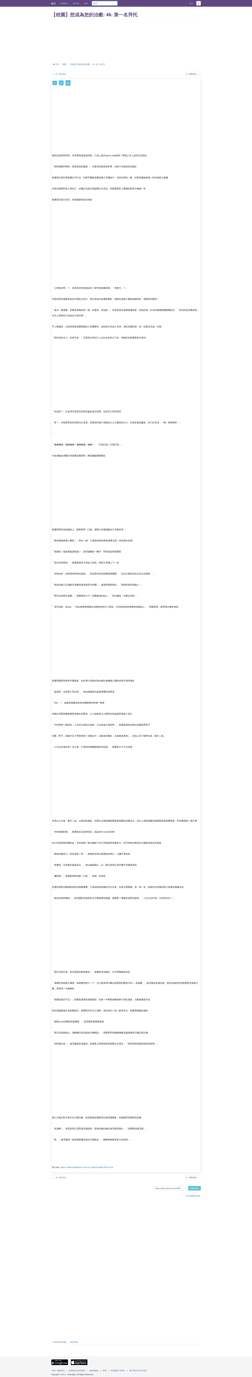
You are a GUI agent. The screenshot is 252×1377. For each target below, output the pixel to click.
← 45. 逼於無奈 (59, 74)
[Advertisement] (126, 40)
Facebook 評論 (59, 1342)
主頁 (57, 64)
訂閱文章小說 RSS (139, 1370)
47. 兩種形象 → (192, 74)
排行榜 (76, 3)
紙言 (53, 3)
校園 (64, 64)
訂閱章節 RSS (194, 1195)
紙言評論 (74, 1342)
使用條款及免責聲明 (77, 1370)
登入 (191, 3)
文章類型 (64, 3)
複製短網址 (194, 1188)
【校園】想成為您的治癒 (80, 64)
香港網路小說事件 (118, 1370)
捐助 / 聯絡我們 (58, 1370)
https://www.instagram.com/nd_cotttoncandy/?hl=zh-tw (86, 1167)
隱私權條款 (94, 1370)
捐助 (86, 3)
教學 (104, 1370)
